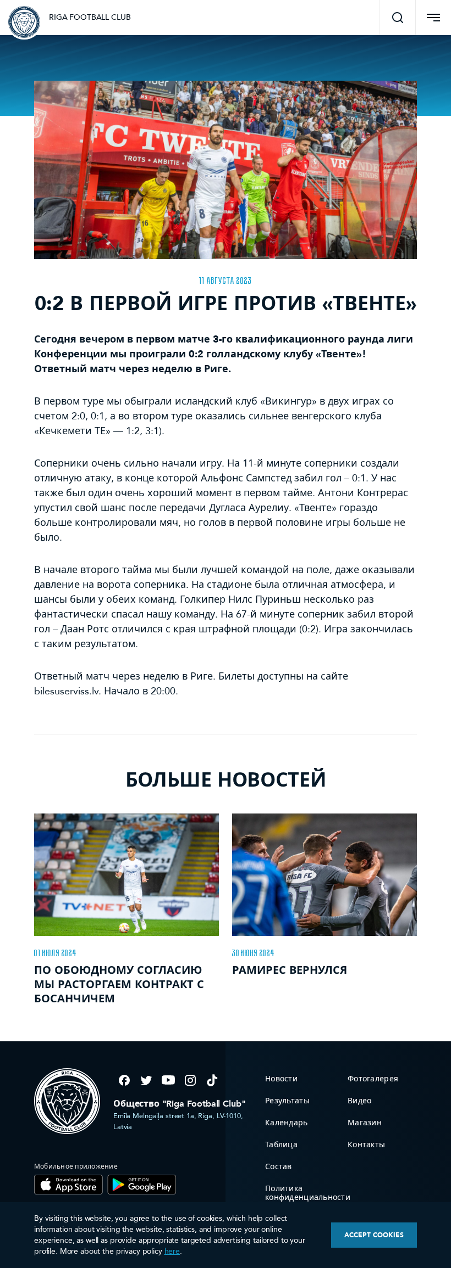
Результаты (287, 1101)
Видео (359, 1101)
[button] (398, 17)
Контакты (366, 1145)
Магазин (365, 1123)
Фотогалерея (373, 1079)
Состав (278, 1167)
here (172, 1251)
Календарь (286, 1123)
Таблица (281, 1145)
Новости (281, 1079)
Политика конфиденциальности (307, 1193)
